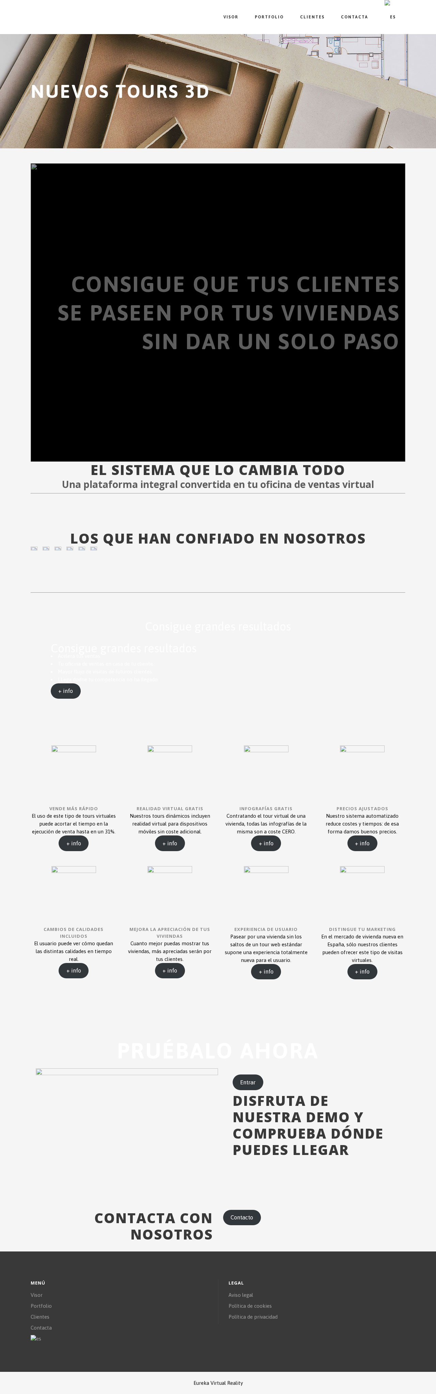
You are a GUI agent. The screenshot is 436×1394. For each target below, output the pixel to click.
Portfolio (41, 1306)
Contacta (41, 1328)
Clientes (40, 1317)
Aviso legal (241, 1295)
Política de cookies (250, 1306)
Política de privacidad (253, 1317)
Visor (37, 1295)
